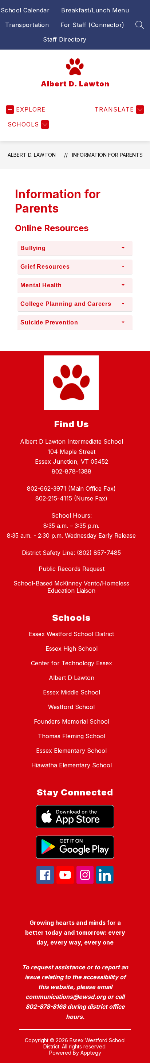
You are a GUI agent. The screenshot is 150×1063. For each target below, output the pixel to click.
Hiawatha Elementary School (71, 765)
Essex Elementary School (71, 750)
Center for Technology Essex (71, 663)
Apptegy (90, 1053)
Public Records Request (71, 568)
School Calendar (25, 10)
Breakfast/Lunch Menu (95, 10)
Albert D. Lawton (32, 155)
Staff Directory (65, 39)
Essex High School (72, 648)
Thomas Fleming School (71, 736)
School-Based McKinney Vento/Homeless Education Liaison (71, 587)
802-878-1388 (71, 471)
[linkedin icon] (105, 881)
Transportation (27, 24)
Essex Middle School (71, 692)
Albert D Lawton (71, 677)
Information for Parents (107, 155)
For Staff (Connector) (92, 24)
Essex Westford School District (71, 634)
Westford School (71, 706)
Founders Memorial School (71, 721)
